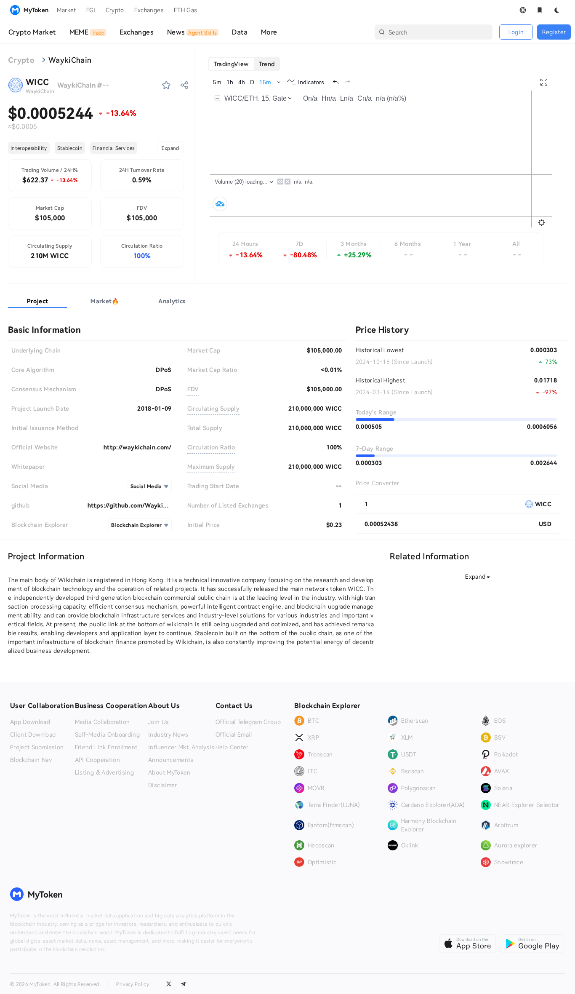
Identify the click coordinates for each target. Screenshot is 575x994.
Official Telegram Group (248, 722)
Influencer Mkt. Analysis (181, 747)
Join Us (158, 722)
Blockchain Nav (31, 760)
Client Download (33, 734)
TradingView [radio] (231, 64)
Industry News (168, 734)
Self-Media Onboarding (107, 734)
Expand (170, 147)
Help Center (232, 747)
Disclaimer (162, 785)
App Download (30, 722)
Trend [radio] (267, 64)
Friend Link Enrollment (106, 747)
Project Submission (37, 747)
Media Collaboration (102, 722)
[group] (244, 64)
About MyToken (169, 772)
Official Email (234, 734)
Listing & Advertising (104, 772)
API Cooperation (97, 760)
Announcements (171, 760)
